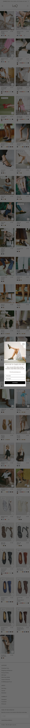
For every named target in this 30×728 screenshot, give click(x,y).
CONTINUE (15, 382)
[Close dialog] (23, 344)
